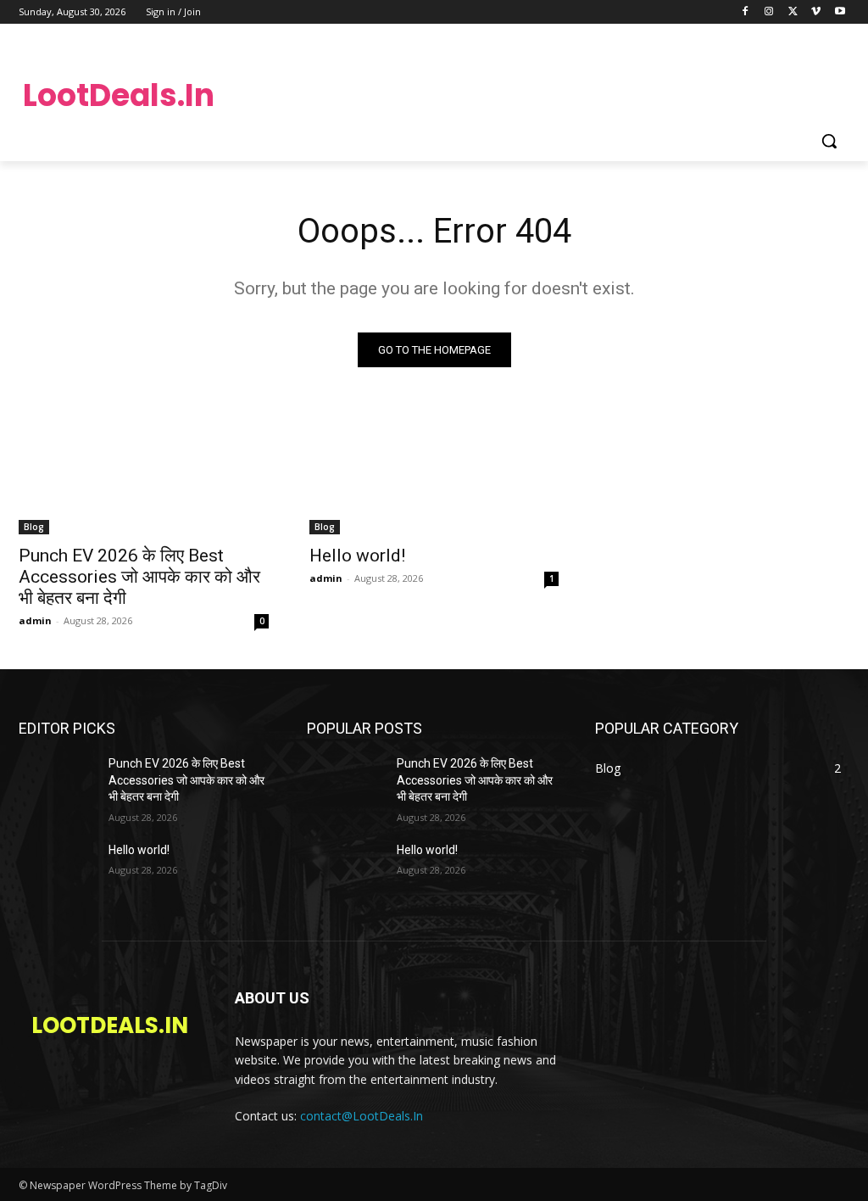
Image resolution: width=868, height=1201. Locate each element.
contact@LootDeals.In (361, 1116)
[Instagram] (769, 12)
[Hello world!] (434, 472)
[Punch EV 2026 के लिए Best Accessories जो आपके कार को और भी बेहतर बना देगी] (144, 472)
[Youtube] (839, 12)
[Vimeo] (816, 12)
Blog (34, 527)
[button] (829, 140)
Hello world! (357, 555)
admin (35, 620)
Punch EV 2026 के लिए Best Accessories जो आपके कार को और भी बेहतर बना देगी (139, 576)
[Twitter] (793, 12)
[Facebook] (745, 12)
